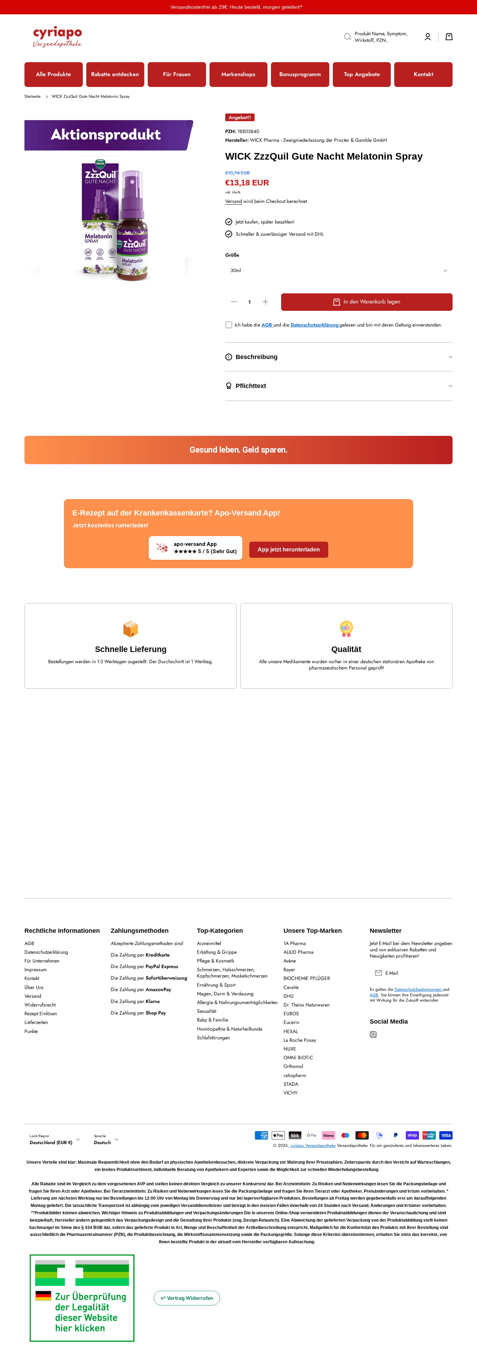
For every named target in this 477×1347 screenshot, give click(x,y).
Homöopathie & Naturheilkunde (229, 1028)
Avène (290, 960)
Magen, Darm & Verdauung (225, 993)
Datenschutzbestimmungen (419, 989)
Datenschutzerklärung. (315, 324)
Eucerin (291, 1022)
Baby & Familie (212, 1019)
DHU (289, 996)
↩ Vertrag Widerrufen (186, 1298)
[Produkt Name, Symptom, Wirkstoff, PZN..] (345, 36)
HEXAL (291, 1031)
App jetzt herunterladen (289, 549)
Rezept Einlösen (40, 1013)
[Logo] (57, 36)
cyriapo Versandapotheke (313, 1145)
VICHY (291, 1092)
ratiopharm (295, 1075)
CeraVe (291, 987)
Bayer (289, 969)
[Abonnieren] (444, 973)
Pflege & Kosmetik (215, 960)
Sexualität (206, 1011)
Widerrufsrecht (40, 1004)
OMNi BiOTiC (298, 1057)
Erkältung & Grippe (217, 952)
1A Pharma (295, 943)
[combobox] (378, 36)
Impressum (35, 969)
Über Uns (34, 987)
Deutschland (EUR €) (51, 1142)
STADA (291, 1084)
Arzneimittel (209, 943)
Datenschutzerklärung (46, 952)
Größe (232, 255)
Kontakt (31, 978)
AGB (267, 324)
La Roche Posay (300, 1040)
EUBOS (291, 1013)
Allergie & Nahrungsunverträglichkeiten (237, 1002)
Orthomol (293, 1066)
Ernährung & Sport (216, 984)
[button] (449, 36)
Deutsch (102, 1142)
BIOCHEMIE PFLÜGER (307, 978)
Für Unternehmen (41, 960)
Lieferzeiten (36, 1022)
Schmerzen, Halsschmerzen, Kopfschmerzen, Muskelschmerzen (232, 972)
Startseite (32, 97)
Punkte (31, 1031)
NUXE (290, 1048)
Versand (233, 201)
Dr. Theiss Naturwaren (307, 1004)
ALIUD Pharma (299, 952)
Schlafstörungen (213, 1037)
